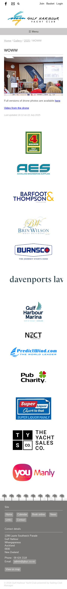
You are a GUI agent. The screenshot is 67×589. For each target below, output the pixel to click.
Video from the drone (16, 107)
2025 (27, 40)
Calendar (22, 514)
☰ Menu (34, 31)
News (53, 514)
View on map (13, 569)
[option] (33, 76)
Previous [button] (8, 76)
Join (41, 3)
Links (9, 520)
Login (59, 3)
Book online (38, 514)
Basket (50, 3)
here (57, 100)
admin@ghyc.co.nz (24, 561)
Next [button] (58, 76)
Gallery (17, 40)
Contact (21, 520)
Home (7, 40)
